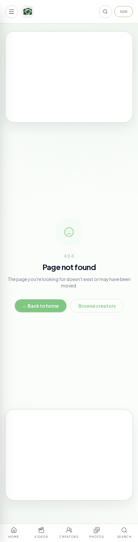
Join (123, 11)
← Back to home (40, 306)
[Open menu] (11, 11)
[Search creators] (105, 11)
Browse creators (97, 306)
